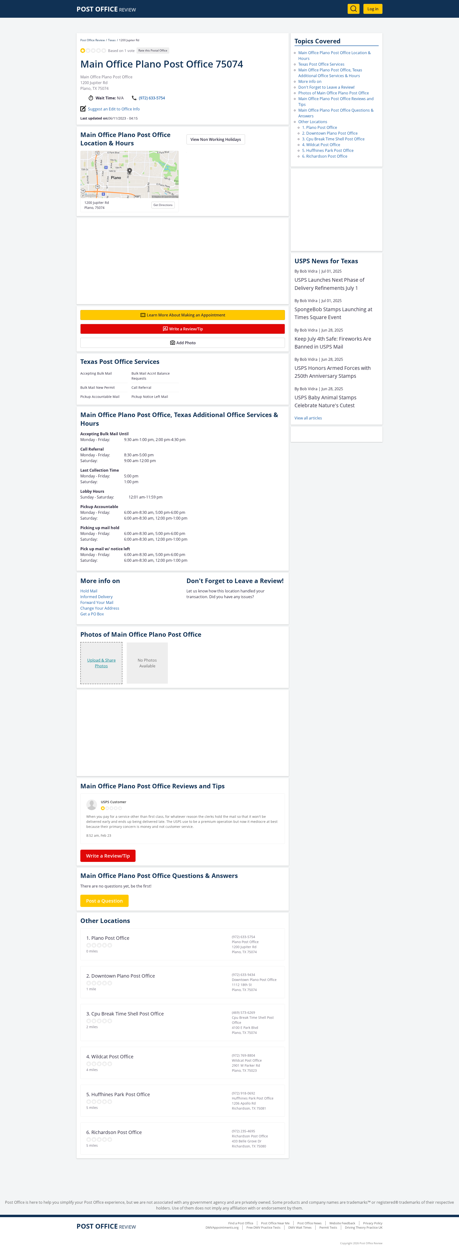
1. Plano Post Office (319, 127)
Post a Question (104, 901)
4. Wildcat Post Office (321, 144)
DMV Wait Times (299, 1227)
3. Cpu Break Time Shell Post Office (333, 139)
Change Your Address (99, 608)
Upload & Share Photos (101, 663)
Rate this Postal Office (152, 50)
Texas (112, 40)
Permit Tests (328, 1227)
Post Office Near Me (275, 1223)
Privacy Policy (372, 1223)
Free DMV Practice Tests (263, 1227)
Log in (372, 8)
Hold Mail (88, 591)
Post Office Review (92, 40)
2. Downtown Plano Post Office (330, 133)
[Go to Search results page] (354, 9)
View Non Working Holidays (216, 139)
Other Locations (312, 121)
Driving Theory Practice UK (363, 1227)
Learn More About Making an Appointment (186, 315)
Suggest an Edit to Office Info (114, 109)
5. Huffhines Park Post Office (328, 150)
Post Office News (309, 1223)
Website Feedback (342, 1223)
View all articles (308, 418)
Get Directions (163, 205)
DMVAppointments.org (222, 1227)
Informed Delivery (96, 596)
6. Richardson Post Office (324, 156)
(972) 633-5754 (152, 98)
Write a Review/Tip (186, 329)
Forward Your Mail (96, 602)
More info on (310, 81)
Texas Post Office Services (321, 64)
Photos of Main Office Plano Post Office (333, 93)
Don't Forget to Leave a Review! (326, 87)
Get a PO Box (92, 614)
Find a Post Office (240, 1223)
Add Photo (186, 342)
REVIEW (106, 9)
